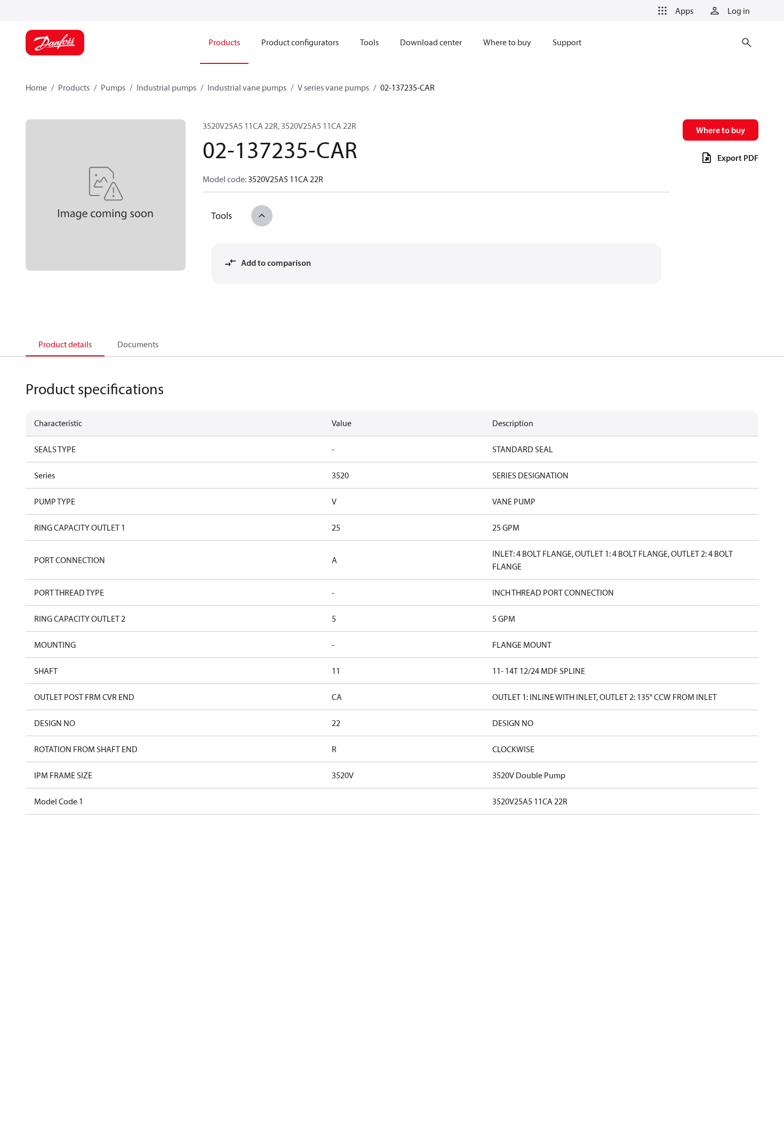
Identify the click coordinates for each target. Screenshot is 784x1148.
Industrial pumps (166, 87)
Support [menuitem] (567, 42)
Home (36, 87)
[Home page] (55, 42)
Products (74, 87)
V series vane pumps (333, 87)
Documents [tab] (137, 344)
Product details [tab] (65, 344)
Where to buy (720, 130)
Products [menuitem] (224, 42)
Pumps (113, 87)
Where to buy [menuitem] (507, 42)
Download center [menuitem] (431, 42)
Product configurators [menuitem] (300, 42)
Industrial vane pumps (246, 87)
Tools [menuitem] (369, 42)
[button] (673, 10)
